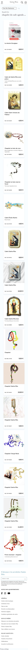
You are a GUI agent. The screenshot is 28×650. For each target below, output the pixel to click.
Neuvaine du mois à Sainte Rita (9, 624)
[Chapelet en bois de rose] (14, 135)
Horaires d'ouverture (6, 639)
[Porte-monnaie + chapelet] (14, 542)
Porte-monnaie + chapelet (13, 555)
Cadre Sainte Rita (10, 251)
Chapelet (7, 352)
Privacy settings (4, 649)
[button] (9, 8)
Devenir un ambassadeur (7, 609)
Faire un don (4, 606)
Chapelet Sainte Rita (11, 386)
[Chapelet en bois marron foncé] (14, 169)
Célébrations (4, 641)
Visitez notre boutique (7, 601)
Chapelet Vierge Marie (12, 454)
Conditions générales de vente (9, 614)
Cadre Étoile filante (11, 218)
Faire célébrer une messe (8, 629)
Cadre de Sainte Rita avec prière (13, 78)
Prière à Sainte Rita (6, 626)
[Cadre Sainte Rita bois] (14, 306)
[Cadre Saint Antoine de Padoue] (14, 100)
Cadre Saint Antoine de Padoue (12, 114)
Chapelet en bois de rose (13, 148)
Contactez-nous (5, 604)
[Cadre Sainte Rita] (14, 238)
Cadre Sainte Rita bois (12, 319)
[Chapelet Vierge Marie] (14, 440)
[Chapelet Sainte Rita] (14, 373)
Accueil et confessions (7, 644)
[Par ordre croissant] (19, 8)
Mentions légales (5, 612)
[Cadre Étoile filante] (14, 205)
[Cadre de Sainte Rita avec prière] (14, 64)
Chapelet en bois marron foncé (12, 183)
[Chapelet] (14, 339)
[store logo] (14, 2)
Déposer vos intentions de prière (10, 621)
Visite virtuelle (5, 636)
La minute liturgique (11, 43)
